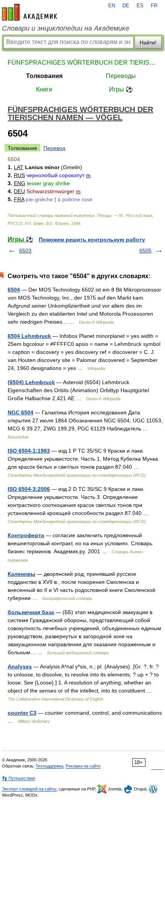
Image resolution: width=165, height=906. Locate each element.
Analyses (20, 666)
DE (125, 5)
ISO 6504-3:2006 (29, 489)
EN (111, 5)
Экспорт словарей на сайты (29, 789)
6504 (14, 290)
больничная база (31, 612)
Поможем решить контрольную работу (92, 239)
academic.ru (29, 12)
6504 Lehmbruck (29, 336)
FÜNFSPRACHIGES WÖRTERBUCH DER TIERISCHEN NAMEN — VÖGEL (82, 62)
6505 (145, 251)
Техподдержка (49, 766)
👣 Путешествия (18, 778)
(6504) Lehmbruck (31, 382)
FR (154, 5)
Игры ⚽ (121, 89)
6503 (25, 251)
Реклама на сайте (83, 766)
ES (140, 5)
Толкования (44, 76)
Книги (44, 89)
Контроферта (26, 535)
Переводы (121, 76)
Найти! (148, 42)
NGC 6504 (20, 412)
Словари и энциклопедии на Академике (65, 28)
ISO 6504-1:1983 (29, 451)
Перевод (54, 148)
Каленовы (21, 574)
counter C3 (22, 713)
